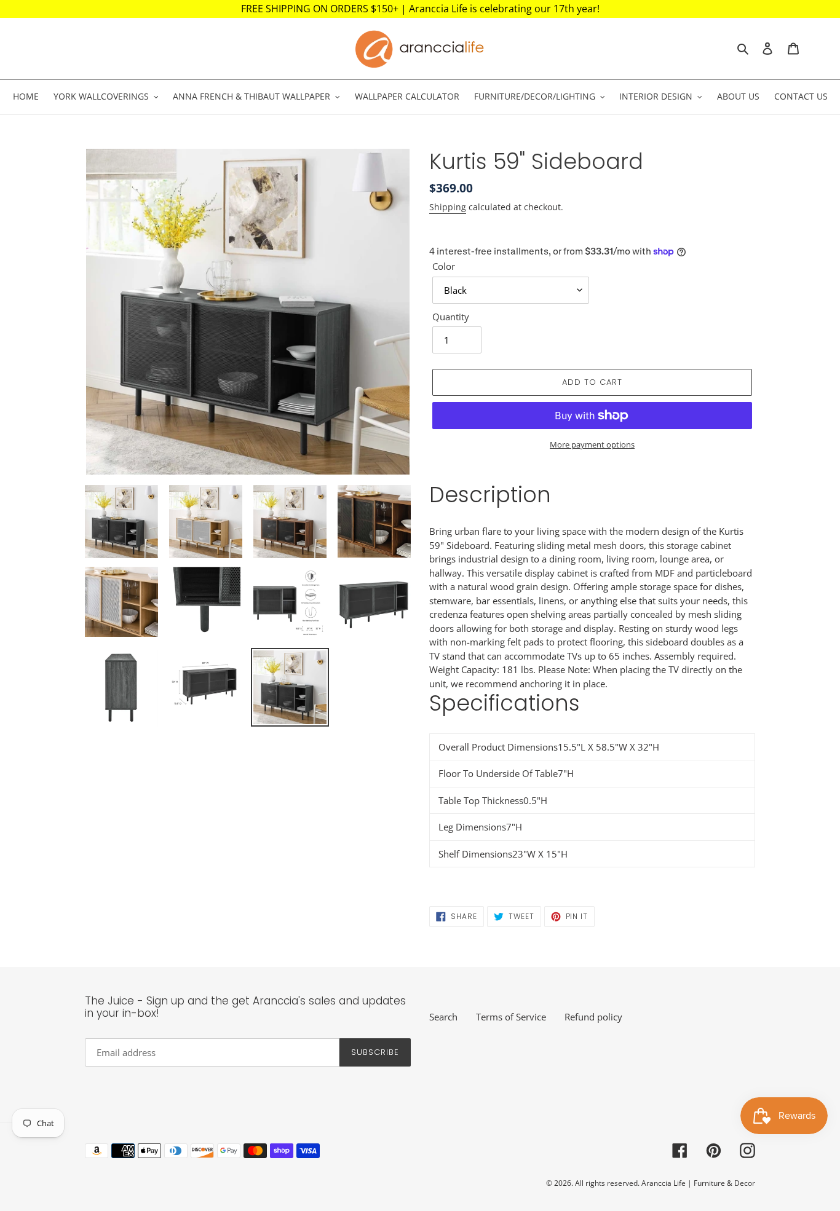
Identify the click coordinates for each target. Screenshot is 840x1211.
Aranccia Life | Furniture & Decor (698, 1183)
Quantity (450, 316)
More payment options (592, 444)
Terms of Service (511, 1017)
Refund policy (593, 1017)
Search (443, 1017)
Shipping (447, 207)
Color (443, 266)
